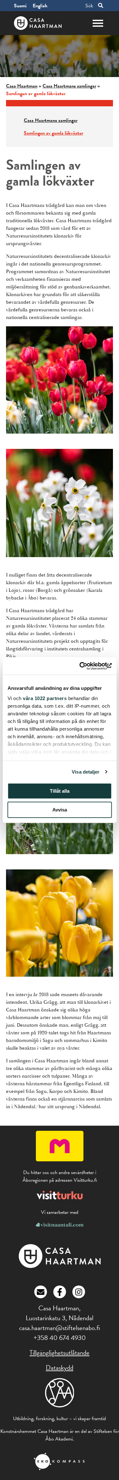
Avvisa (59, 809)
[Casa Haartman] (60, 1266)
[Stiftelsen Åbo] (59, 1396)
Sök (89, 6)
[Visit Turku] (59, 1199)
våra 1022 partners (45, 698)
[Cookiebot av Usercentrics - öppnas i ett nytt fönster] (85, 666)
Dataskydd (59, 1368)
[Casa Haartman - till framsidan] (38, 23)
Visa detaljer (85, 772)
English (40, 6)
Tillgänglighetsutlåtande (59, 1353)
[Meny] (98, 23)
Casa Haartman (21, 86)
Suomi (20, 6)
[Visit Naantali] (59, 1225)
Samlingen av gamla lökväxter (53, 133)
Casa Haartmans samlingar (69, 86)
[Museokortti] (59, 1160)
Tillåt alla (59, 791)
